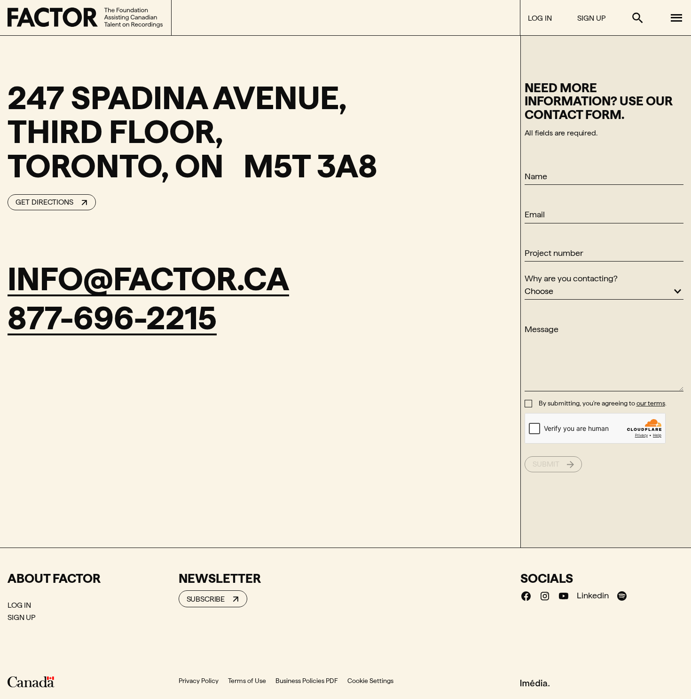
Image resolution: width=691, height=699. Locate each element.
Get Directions (44, 202)
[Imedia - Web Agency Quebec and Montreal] (535, 682)
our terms (650, 403)
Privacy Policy (199, 680)
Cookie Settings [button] (370, 680)
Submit (546, 464)
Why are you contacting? (571, 278)
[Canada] (31, 681)
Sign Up (591, 18)
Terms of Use (247, 680)
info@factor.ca (148, 278)
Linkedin (593, 595)
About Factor (54, 578)
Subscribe (206, 599)
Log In (540, 18)
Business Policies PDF (306, 680)
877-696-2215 (112, 317)
